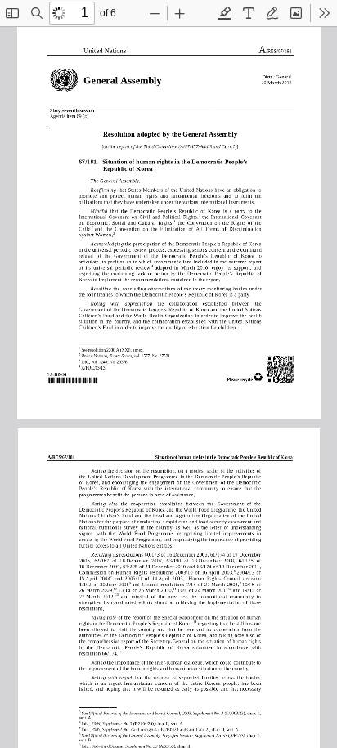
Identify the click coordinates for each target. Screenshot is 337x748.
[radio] (224, 13)
